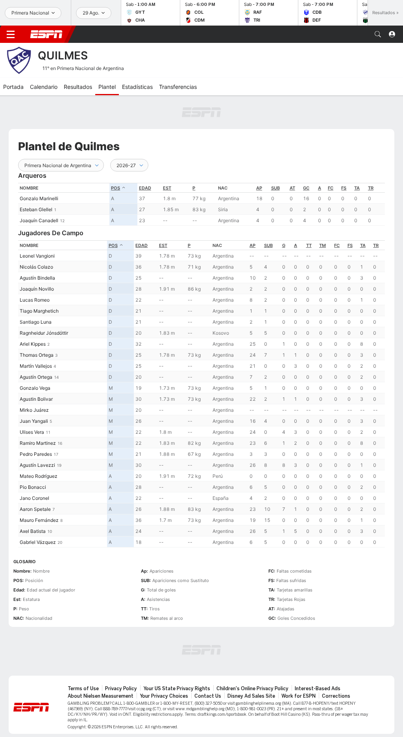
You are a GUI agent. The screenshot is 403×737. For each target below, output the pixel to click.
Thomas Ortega (37, 355)
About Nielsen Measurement (100, 696)
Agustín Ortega (36, 377)
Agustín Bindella (37, 278)
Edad (145, 188)
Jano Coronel (34, 498)
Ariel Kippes (33, 344)
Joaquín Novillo (37, 289)
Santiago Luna (36, 322)
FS (343, 188)
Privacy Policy (121, 688)
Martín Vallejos (36, 366)
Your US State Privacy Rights (176, 688)
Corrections (336, 696)
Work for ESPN (298, 696)
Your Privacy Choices (164, 696)
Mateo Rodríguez (38, 476)
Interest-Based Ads (317, 688)
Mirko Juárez (34, 410)
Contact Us (207, 696)
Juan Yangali (34, 421)
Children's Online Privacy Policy (252, 688)
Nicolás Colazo (36, 267)
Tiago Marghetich (39, 311)
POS (115, 188)
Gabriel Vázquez (38, 542)
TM (322, 245)
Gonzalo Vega (35, 388)
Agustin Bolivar (36, 399)
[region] (201, 204)
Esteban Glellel (36, 209)
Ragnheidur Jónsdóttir (44, 333)
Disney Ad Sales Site (251, 696)
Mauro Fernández (39, 520)
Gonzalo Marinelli (39, 198)
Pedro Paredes (36, 454)
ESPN (46, 34)
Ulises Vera (32, 432)
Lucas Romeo (35, 300)
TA (357, 188)
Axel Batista (33, 531)
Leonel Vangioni (37, 256)
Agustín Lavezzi (37, 465)
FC (330, 188)
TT (309, 245)
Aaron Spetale (35, 509)
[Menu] (10, 34)
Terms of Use (83, 688)
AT (292, 188)
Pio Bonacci (33, 487)
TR (370, 188)
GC (306, 188)
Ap (259, 188)
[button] (378, 34)
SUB (275, 188)
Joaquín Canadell (39, 220)
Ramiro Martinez (38, 443)
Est (167, 188)
